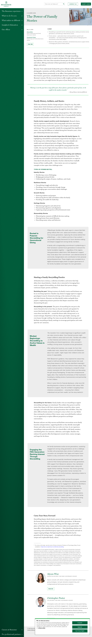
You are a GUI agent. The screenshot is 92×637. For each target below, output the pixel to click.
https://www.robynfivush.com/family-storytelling (52, 547)
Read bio (50, 588)
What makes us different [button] (11, 20)
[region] (62, 626)
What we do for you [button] (9, 16)
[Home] (6, 4)
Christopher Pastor (31, 37)
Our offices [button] (6, 29)
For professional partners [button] (11, 634)
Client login (86, 4)
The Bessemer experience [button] (11, 11)
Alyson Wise (30, 32)
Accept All (80, 622)
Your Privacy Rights (79, 630)
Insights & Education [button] (10, 25)
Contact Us (73, 4)
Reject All (80, 627)
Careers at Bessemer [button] (9, 630)
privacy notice (41, 628)
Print (29, 44)
